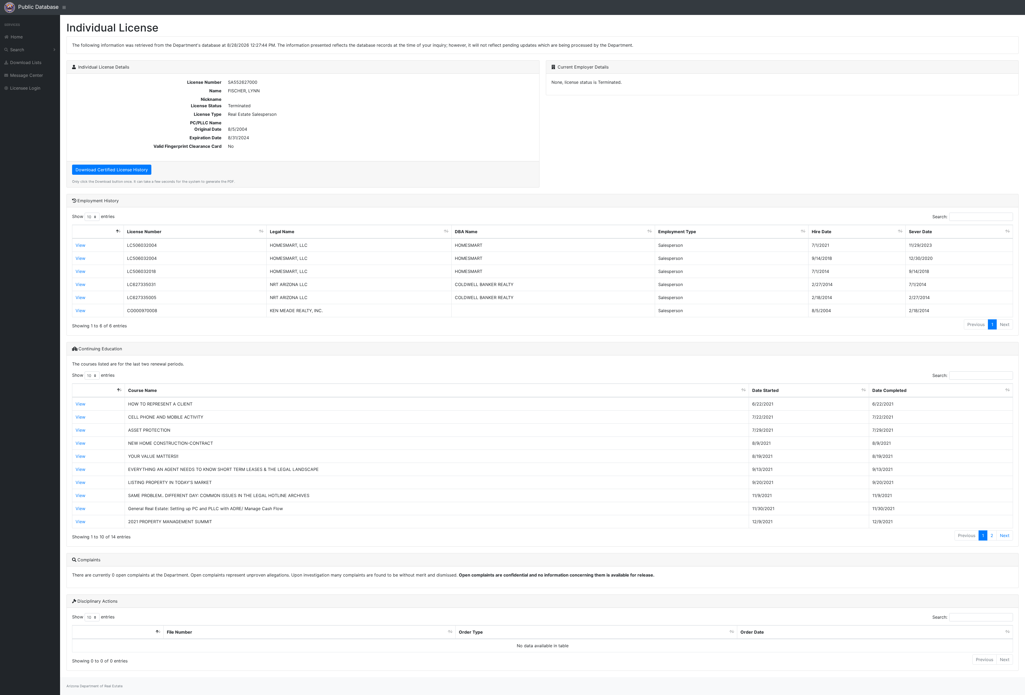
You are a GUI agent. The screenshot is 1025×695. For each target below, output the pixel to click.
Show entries (93, 216)
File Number (179, 632)
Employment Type (677, 231)
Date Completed (889, 390)
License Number (144, 231)
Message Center (26, 75)
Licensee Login (25, 88)
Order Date (752, 632)
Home (17, 36)
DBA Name (466, 231)
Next (1005, 535)
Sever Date (920, 231)
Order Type (471, 632)
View (80, 245)
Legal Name (282, 231)
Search (17, 49)
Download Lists (25, 62)
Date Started (765, 390)
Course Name (142, 390)
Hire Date (821, 231)
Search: (939, 216)
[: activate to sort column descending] (98, 232)
